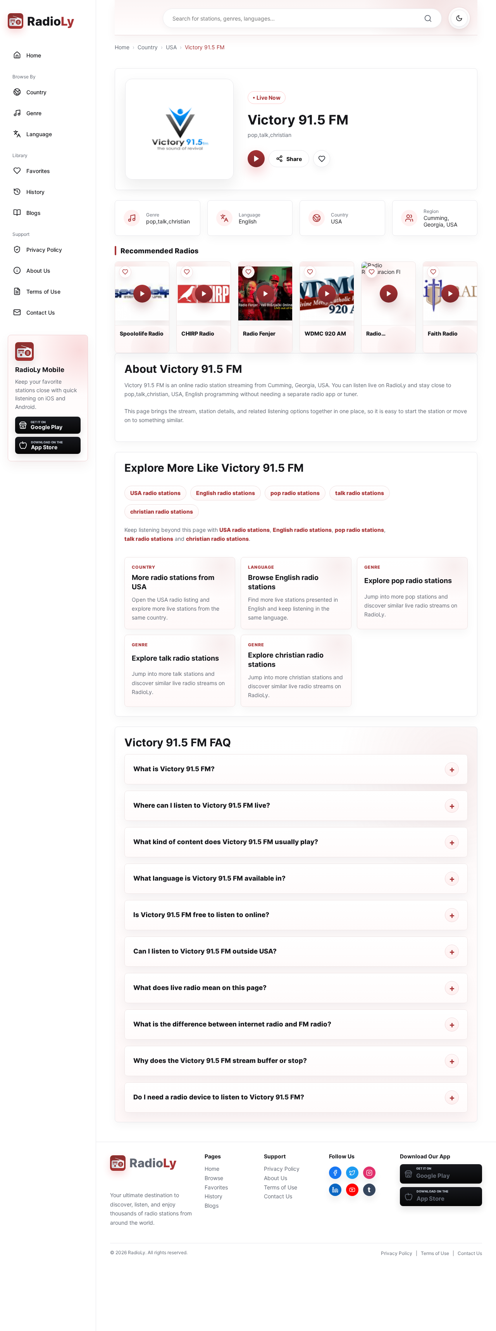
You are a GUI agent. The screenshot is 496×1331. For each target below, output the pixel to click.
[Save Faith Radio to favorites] (433, 272)
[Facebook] (335, 1173)
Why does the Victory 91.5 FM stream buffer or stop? (220, 1060)
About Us (275, 1178)
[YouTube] (352, 1190)
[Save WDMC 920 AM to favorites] (310, 272)
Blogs (212, 1205)
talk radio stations (359, 493)
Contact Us (278, 1196)
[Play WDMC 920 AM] (327, 294)
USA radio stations (155, 493)
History (213, 1196)
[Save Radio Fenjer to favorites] (248, 272)
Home (122, 47)
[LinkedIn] (335, 1190)
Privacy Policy (282, 1168)
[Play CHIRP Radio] (204, 294)
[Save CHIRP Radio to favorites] (187, 272)
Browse (214, 1178)
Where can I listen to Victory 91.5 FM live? (201, 805)
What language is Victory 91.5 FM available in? (209, 878)
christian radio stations (161, 511)
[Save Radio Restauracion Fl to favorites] (371, 272)
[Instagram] (369, 1173)
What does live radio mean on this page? (200, 988)
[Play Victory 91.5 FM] (256, 158)
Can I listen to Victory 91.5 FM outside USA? (205, 951)
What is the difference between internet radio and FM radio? (232, 1024)
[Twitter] (352, 1173)
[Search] (427, 18)
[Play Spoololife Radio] (142, 294)
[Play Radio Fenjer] (265, 294)
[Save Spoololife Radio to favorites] (125, 272)
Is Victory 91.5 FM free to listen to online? (201, 915)
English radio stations (225, 493)
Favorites (216, 1187)
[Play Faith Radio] (450, 294)
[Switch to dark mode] (459, 18)
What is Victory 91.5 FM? (174, 769)
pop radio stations (295, 493)
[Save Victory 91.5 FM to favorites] (321, 158)
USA (171, 47)
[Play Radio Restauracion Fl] (389, 294)
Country (148, 47)
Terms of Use (280, 1187)
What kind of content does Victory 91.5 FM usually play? (225, 842)
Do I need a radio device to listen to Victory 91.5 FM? (218, 1097)
